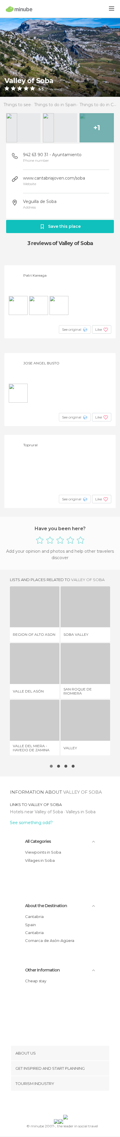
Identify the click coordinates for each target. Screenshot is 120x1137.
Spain (30, 924)
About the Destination (46, 905)
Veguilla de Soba (40, 201)
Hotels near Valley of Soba (37, 811)
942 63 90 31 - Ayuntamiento (52, 154)
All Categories (38, 841)
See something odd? (31, 823)
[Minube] (19, 9)
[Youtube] (73, 1104)
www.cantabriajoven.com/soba (54, 178)
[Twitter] (58, 1104)
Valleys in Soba (81, 811)
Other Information (42, 970)
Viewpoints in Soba (43, 852)
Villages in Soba (40, 860)
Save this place (64, 226)
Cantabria (34, 916)
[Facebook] (51, 1104)
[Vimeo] (66, 1104)
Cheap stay (35, 980)
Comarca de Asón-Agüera (49, 940)
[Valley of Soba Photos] (60, 57)
